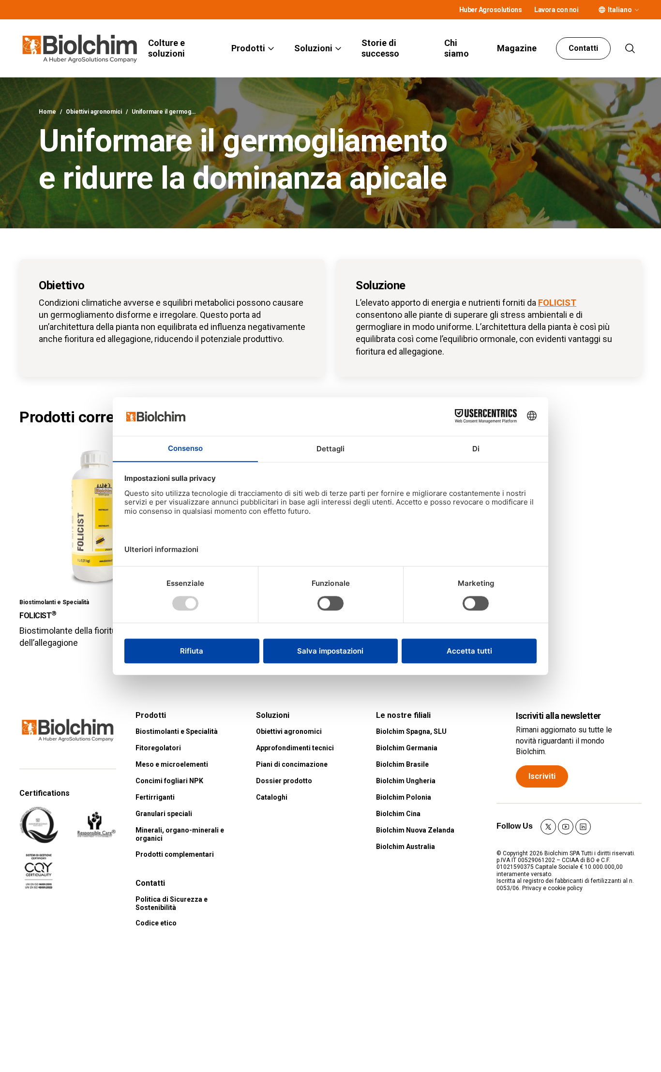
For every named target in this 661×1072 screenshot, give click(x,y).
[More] (637, 10)
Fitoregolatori (158, 748)
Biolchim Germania (406, 748)
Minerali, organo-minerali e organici (179, 834)
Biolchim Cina (398, 814)
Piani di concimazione (292, 764)
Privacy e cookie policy (552, 888)
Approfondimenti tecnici (295, 748)
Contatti (583, 48)
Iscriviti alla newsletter (558, 716)
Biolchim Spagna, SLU (411, 731)
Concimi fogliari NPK (169, 781)
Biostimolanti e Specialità (176, 731)
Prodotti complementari (174, 854)
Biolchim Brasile (402, 764)
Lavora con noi (556, 10)
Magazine (517, 48)
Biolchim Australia (405, 846)
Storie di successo (380, 48)
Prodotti (248, 48)
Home (47, 111)
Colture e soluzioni (166, 48)
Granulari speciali (163, 814)
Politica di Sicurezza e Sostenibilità (171, 903)
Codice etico (156, 923)
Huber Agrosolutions (490, 10)
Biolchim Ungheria (406, 781)
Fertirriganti (155, 797)
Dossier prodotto (284, 781)
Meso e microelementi (171, 764)
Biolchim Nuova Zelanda (415, 830)
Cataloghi (271, 797)
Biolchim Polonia (403, 797)
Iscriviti (542, 776)
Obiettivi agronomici (94, 111)
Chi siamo (456, 48)
